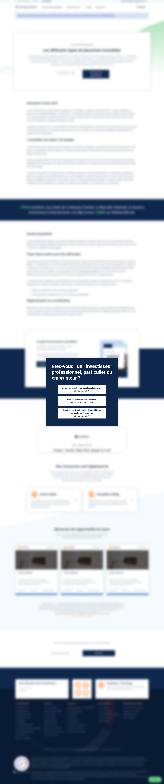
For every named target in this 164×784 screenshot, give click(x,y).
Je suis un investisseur (82, 389)
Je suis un (82, 400)
